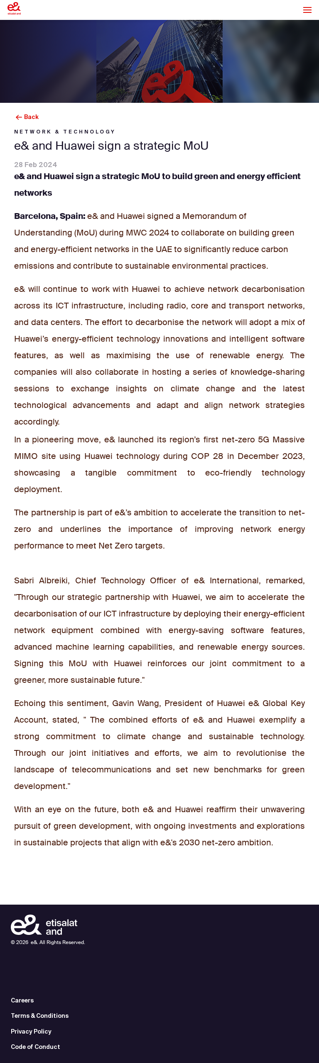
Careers (22, 1000)
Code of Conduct (35, 1047)
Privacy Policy (31, 1031)
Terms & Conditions (40, 1015)
